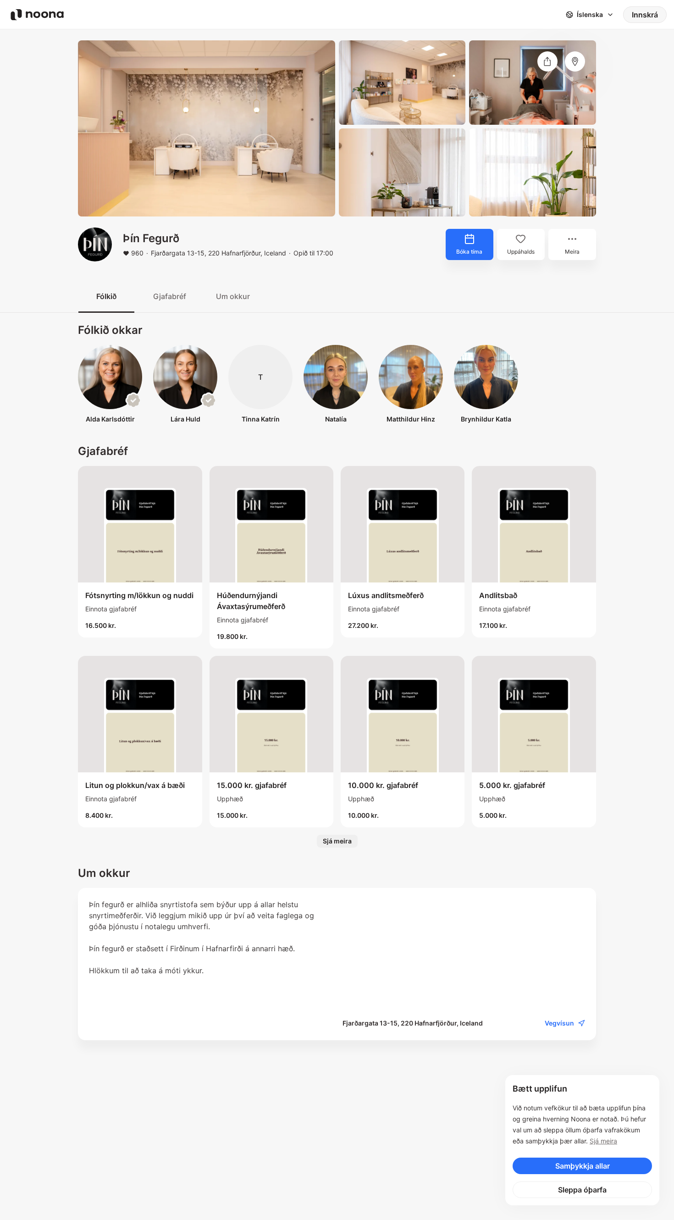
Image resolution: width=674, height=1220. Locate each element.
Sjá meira (603, 1141)
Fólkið (106, 296)
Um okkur (233, 296)
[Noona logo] (37, 14)
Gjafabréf (169, 296)
